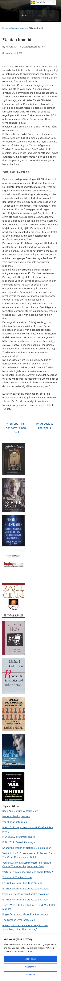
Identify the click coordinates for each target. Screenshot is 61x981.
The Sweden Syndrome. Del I (18, 919)
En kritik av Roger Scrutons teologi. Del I (25, 899)
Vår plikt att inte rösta (14, 821)
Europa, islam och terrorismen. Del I (16, 428)
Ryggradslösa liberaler (44, 425)
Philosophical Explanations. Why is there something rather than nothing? (25, 927)
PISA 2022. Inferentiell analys (18, 836)
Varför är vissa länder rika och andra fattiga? (27, 871)
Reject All (30, 974)
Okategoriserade (18, 28)
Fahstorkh (11, 46)
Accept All (30, 958)
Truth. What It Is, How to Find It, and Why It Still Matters (29, 907)
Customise (30, 966)
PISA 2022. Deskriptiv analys (18, 842)
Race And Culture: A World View (20, 810)
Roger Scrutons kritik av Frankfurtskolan (25, 914)
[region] (30, 957)
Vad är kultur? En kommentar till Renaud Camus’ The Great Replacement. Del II (29, 855)
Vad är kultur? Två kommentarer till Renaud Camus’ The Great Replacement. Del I (26, 864)
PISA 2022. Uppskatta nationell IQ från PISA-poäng (27, 829)
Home (5, 28)
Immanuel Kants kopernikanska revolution (25, 893)
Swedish (40, 2)
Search (54, 15)
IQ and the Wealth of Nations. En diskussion (26, 847)
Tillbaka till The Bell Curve (17, 877)
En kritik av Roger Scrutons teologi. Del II (25, 888)
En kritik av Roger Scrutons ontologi (22, 882)
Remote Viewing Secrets (16, 816)
